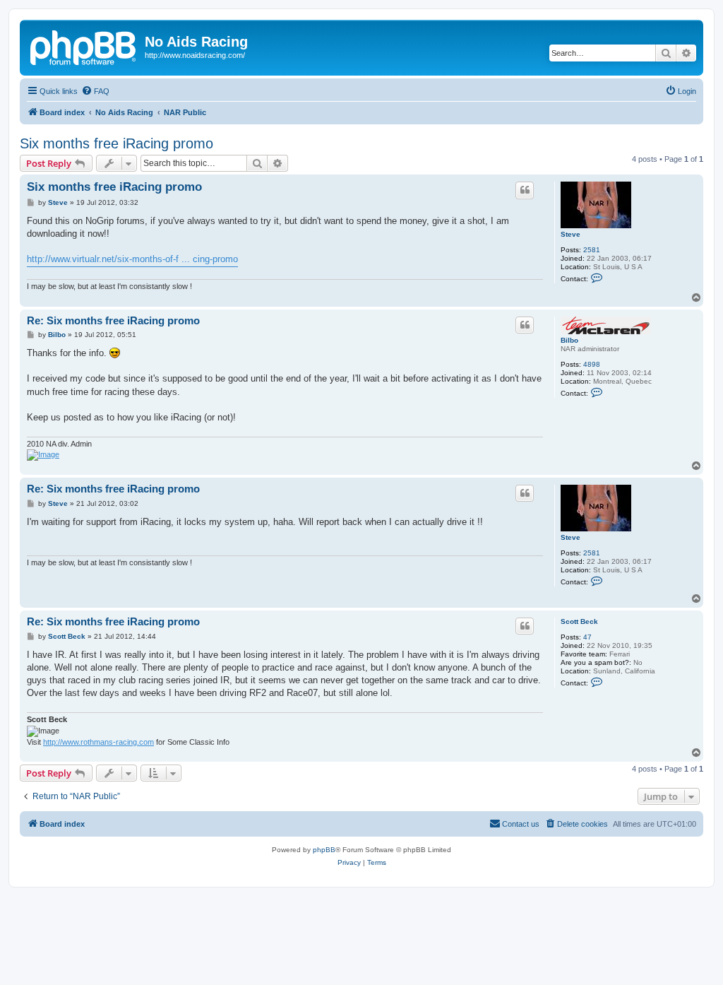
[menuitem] (95, 91)
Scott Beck (579, 621)
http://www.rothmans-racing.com (98, 742)
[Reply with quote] (524, 190)
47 (587, 637)
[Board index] (84, 46)
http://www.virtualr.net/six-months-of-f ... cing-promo (132, 259)
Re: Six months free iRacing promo (113, 320)
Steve (570, 234)
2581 (591, 250)
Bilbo (569, 340)
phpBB (324, 850)
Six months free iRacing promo (116, 143)
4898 (591, 364)
